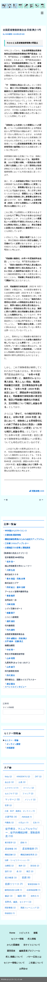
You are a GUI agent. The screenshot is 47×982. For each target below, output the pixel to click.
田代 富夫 (11, 675)
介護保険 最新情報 (13, 535)
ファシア (27, 793)
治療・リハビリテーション (17, 860)
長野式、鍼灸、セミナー (18, 902)
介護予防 (11, 816)
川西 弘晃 (11, 570)
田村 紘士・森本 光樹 (16, 587)
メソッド (30, 799)
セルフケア (11, 793)
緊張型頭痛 (34, 884)
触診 (9, 896)
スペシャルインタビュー (15, 687)
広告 (36, 822)
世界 (8, 805)
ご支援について (36, 962)
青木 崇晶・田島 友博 (16, 579)
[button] (42, 13)
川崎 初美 (11, 604)
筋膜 (26, 877)
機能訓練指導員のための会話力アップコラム (24, 539)
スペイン (28, 788)
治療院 (9, 865)
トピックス (24, 933)
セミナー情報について (14, 962)
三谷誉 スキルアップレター (17, 543)
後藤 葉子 (11, 613)
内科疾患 (27, 817)
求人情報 (32, 939)
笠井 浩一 (11, 562)
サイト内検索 (8, 707)
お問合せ (23, 968)
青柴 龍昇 (11, 596)
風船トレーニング (29, 907)
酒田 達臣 (11, 621)
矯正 (29, 871)
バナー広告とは (34, 956)
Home (12, 933)
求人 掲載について (14, 956)
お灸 (22, 782)
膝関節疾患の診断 (13, 890)
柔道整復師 (30, 848)
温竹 (8, 871)
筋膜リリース (14, 884)
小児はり (23, 822)
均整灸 (9, 822)
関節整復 (10, 907)
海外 (22, 865)
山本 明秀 (11, 658)
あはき (9, 782)
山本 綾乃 (11, 667)
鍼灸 (22, 895)
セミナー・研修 (11, 740)
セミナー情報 (17, 939)
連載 (35, 933)
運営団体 (11, 951)
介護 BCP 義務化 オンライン (20, 811)
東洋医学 (10, 842)
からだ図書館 (13, 945)
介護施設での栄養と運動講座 (17, 547)
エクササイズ (11, 788)
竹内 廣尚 (11, 630)
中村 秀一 (11, 650)
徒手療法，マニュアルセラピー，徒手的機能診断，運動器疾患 (22, 832)
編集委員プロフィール (29, 951)
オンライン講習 (13, 744)
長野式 (35, 896)
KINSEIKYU (23, 776)
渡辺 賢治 (11, 684)
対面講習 (10, 748)
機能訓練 (10, 854)
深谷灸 (34, 865)
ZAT (38, 776)
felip (8, 776)
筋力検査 (11, 877)
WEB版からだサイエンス (16, 530)
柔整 (23, 842)
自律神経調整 (33, 890)
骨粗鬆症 (10, 913)
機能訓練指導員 (28, 854)
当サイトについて (31, 945)
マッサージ (12, 799)
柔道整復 (11, 848)
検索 (7, 717)
